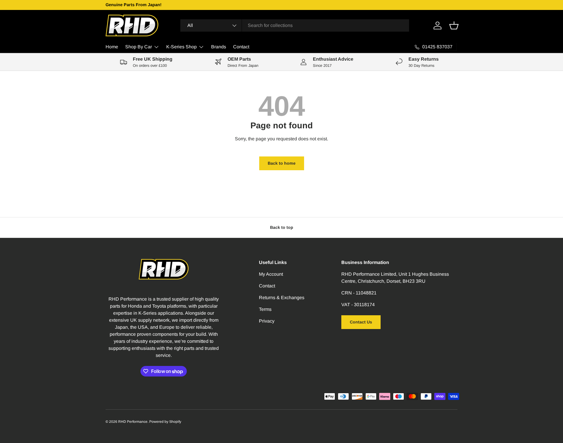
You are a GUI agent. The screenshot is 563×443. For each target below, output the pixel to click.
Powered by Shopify (165, 422)
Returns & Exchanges (281, 297)
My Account (271, 274)
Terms (265, 309)
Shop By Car (138, 46)
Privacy (266, 320)
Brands (218, 46)
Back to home (282, 163)
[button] (453, 25)
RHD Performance (132, 422)
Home (112, 46)
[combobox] (294, 25)
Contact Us (361, 322)
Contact (241, 46)
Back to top (281, 227)
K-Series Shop (181, 46)
